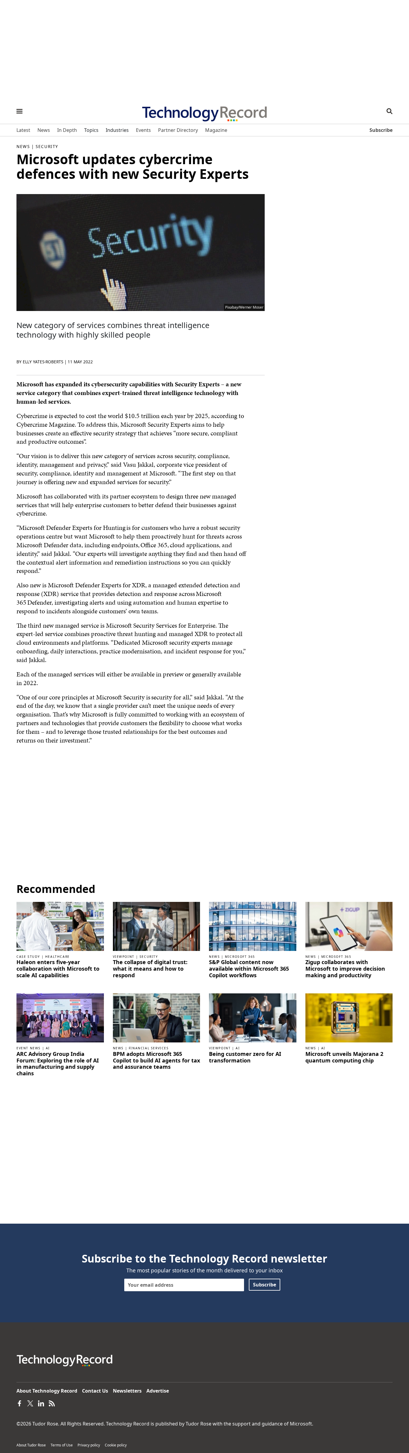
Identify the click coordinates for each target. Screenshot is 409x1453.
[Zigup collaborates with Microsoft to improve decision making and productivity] (349, 926)
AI (48, 1048)
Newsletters (127, 1391)
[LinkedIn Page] (41, 1402)
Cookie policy (116, 1445)
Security (47, 146)
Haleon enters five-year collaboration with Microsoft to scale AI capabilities (57, 968)
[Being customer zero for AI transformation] (252, 1017)
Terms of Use (62, 1445)
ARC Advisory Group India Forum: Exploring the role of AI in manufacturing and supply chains (57, 1064)
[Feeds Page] (52, 1402)
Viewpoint (123, 957)
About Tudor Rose (31, 1445)
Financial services (149, 1048)
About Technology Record (46, 1391)
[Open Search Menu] (390, 111)
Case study (28, 957)
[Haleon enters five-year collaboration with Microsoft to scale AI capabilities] (60, 926)
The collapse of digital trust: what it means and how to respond (150, 968)
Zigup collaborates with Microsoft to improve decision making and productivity (345, 968)
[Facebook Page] (19, 1402)
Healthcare (57, 957)
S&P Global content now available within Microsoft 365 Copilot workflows (249, 968)
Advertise (157, 1391)
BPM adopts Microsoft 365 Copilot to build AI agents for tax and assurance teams (156, 1060)
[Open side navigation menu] (19, 111)
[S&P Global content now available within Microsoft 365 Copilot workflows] (252, 926)
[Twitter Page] (30, 1402)
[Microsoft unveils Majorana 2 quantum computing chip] (349, 1017)
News (23, 146)
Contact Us (95, 1391)
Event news (28, 1048)
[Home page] (204, 112)
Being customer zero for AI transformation (245, 1057)
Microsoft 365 (240, 957)
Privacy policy (89, 1445)
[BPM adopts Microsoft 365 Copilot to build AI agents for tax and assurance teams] (156, 1017)
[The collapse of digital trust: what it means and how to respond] (156, 926)
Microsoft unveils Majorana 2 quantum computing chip (344, 1057)
